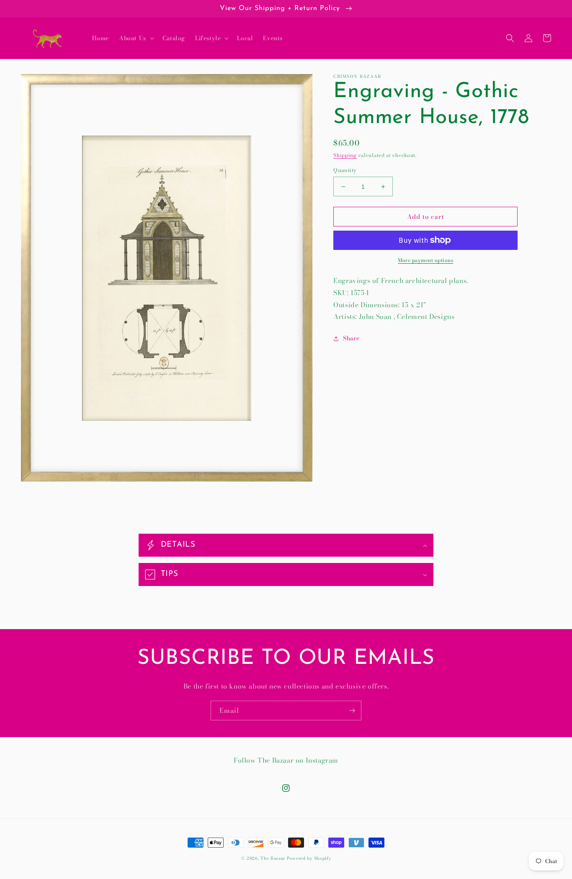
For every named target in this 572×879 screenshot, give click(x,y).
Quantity (344, 170)
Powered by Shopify (309, 858)
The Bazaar (272, 858)
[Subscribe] (352, 710)
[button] (135, 38)
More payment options (425, 260)
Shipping (345, 155)
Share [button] (351, 338)
